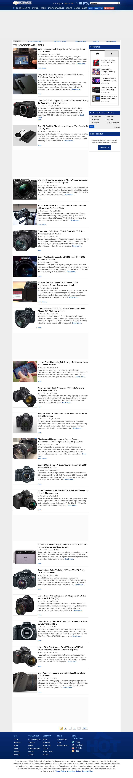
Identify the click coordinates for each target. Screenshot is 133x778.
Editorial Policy (62, 745)
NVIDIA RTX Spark (111, 41)
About (45, 739)
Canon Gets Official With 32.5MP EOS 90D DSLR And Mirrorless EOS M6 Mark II (61, 232)
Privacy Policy (48, 751)
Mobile (30, 745)
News (39, 68)
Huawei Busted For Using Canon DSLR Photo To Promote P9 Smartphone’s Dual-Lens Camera (62, 545)
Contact (46, 748)
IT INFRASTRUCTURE (56, 8)
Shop (91, 8)
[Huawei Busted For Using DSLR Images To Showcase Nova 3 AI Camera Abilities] (25, 371)
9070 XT (110, 120)
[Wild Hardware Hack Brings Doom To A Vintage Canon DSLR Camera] (25, 58)
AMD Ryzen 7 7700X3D (60, 41)
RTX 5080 (110, 116)
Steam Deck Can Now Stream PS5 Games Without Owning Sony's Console (109, 98)
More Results (117, 127)
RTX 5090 (95, 120)
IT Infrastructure (34, 748)
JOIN (61, 3)
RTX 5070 (95, 123)
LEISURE (69, 8)
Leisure (31, 751)
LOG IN (55, 3)
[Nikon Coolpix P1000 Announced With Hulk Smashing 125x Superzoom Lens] (25, 397)
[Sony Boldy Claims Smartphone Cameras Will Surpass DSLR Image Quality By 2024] (25, 84)
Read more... (81, 64)
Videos (44, 68)
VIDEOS (77, 8)
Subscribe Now (104, 147)
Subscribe (99, 8)
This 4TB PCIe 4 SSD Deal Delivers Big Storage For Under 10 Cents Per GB (109, 89)
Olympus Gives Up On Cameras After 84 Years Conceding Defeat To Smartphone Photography (63, 181)
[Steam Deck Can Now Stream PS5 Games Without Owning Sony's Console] (96, 98)
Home (16, 739)
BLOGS (84, 8)
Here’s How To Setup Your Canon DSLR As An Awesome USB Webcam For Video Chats (62, 206)
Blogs (16, 748)
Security (44, 302)
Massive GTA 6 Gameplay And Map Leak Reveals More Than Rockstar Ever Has (108, 71)
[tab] (97, 53)
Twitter (78, 742)
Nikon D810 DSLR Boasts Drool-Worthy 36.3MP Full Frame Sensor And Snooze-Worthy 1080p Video (60, 648)
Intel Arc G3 (96, 41)
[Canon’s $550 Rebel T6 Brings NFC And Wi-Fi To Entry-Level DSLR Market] (25, 579)
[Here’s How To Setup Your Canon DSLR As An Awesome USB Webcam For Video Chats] (25, 214)
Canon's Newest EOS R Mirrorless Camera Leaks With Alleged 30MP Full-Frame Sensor (61, 309)
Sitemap (17, 754)
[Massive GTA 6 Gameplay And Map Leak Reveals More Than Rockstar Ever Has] (96, 71)
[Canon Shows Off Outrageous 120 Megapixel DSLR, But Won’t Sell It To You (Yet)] (25, 605)
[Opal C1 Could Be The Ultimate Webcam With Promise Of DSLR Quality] (25, 135)
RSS (77, 751)
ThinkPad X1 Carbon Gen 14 (35, 41)
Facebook (79, 745)
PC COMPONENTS (23, 8)
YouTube (79, 748)
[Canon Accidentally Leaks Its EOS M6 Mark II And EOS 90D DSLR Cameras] (25, 266)
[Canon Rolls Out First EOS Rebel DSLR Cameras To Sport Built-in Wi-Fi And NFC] (25, 630)
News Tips (47, 745)
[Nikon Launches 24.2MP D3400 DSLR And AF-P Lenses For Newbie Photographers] (25, 499)
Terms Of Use (87, 771)
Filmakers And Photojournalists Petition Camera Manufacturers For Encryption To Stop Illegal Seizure (60, 440)
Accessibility (62, 739)
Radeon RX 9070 (113, 123)
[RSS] (87, 3)
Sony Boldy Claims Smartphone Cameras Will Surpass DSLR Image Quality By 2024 (61, 75)
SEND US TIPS (69, 3)
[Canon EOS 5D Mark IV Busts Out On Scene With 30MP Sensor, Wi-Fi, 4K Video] (25, 474)
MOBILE (43, 8)
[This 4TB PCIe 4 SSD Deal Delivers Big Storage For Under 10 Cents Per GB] (96, 89)
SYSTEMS (35, 8)
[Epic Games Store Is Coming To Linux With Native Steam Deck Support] (96, 80)
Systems (31, 742)
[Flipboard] (84, 3)
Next (85, 728)
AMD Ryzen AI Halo (81, 41)
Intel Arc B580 (96, 116)
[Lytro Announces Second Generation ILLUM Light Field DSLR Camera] (25, 682)
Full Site (17, 751)
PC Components (34, 739)
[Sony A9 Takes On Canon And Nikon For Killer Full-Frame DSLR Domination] (25, 422)
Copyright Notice (74, 771)
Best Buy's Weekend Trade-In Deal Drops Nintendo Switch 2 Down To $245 (108, 62)
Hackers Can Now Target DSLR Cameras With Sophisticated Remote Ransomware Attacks (58, 283)
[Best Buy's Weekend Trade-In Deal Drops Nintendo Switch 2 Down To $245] (96, 63)
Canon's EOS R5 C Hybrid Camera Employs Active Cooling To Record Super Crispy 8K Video (63, 101)
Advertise (46, 742)
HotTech (46, 754)
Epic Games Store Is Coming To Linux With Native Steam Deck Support (109, 80)
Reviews (17, 742)
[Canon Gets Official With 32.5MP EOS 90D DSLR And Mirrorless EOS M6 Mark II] (25, 240)
